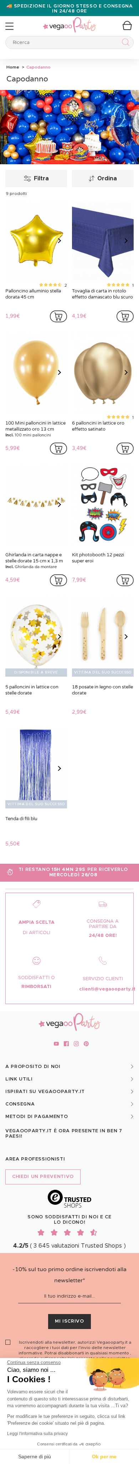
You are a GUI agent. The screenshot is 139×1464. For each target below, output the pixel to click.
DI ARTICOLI (36, 933)
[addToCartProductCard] (58, 316)
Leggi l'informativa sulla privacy (37, 1433)
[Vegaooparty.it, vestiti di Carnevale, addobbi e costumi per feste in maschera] (69, 21)
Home (12, 67)
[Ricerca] (124, 43)
